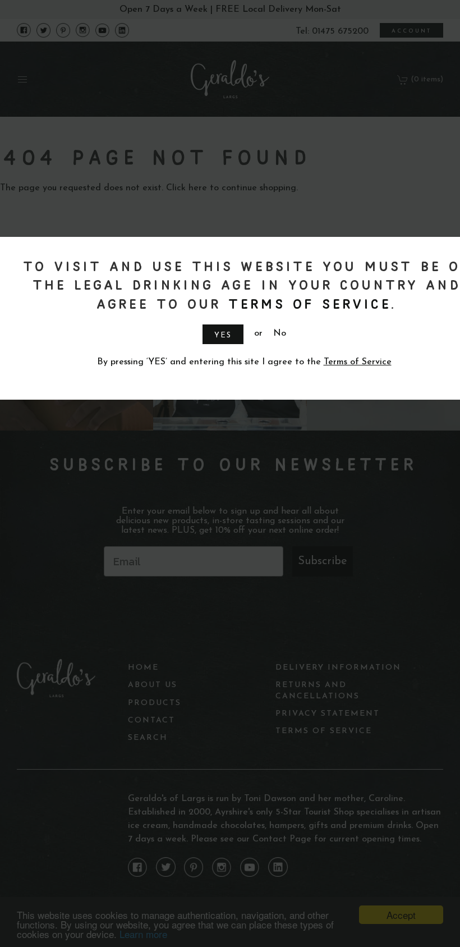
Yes (223, 335)
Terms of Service (307, 303)
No (279, 333)
